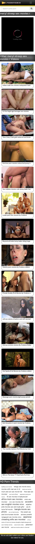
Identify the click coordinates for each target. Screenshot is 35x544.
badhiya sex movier (6, 486)
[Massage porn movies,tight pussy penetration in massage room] (17, 385)
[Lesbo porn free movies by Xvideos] (17, 203)
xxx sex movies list (16, 502)
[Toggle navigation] (30, 3)
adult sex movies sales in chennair (20, 527)
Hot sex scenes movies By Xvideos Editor (17, 345)
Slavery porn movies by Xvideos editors (16, 267)
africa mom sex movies (11, 499)
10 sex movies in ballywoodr (17, 497)
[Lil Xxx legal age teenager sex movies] (17, 99)
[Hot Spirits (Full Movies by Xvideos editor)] (17, 359)
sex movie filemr (13, 494)
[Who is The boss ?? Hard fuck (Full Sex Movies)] (17, 463)
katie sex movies (26, 489)
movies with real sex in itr (10, 489)
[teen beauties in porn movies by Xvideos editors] (17, 411)
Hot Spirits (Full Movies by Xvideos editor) (17, 371)
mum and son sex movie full (11, 492)
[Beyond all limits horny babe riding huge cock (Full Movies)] (17, 229)
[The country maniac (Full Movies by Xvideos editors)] (17, 437)
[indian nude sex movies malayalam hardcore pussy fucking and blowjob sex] (17, 73)
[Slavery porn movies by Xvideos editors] (17, 255)
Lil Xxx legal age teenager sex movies (16, 111)
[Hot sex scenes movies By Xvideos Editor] (17, 333)
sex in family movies (6, 525)
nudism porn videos (18, 535)
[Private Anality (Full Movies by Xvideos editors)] (17, 281)
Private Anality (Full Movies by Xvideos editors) (19, 293)
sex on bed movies (14, 512)
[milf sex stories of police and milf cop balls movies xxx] (17, 307)
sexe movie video (19, 525)
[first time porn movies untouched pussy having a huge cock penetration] (17, 151)
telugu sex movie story (22, 487)
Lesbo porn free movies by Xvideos (15, 215)
